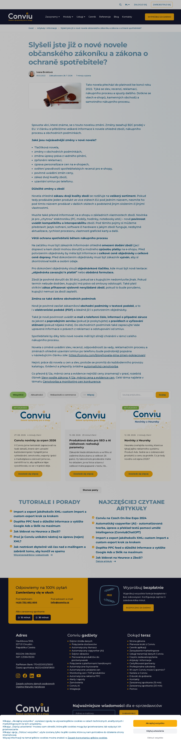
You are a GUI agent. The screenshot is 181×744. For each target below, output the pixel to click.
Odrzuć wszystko (155, 738)
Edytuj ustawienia (155, 731)
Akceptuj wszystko (155, 723)
